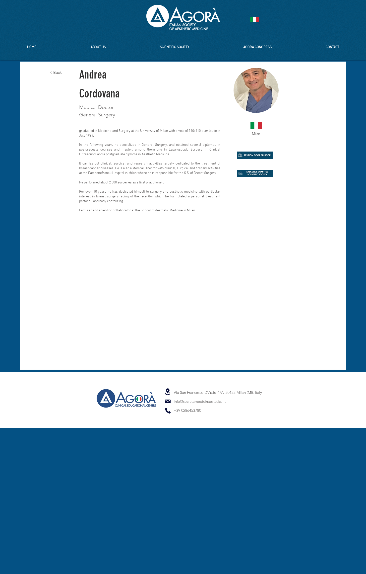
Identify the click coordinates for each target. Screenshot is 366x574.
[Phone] (168, 411)
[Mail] (168, 401)
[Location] (168, 391)
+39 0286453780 (187, 410)
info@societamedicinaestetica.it (200, 401)
